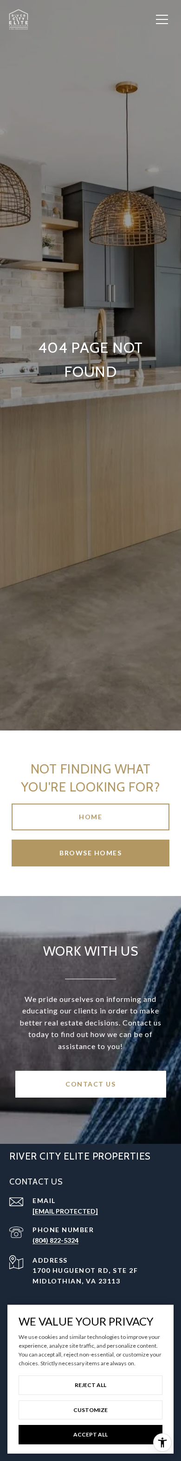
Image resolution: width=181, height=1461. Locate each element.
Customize (90, 1409)
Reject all (90, 1384)
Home (90, 817)
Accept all (90, 1434)
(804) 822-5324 (55, 1240)
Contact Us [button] (90, 1084)
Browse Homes (90, 853)
